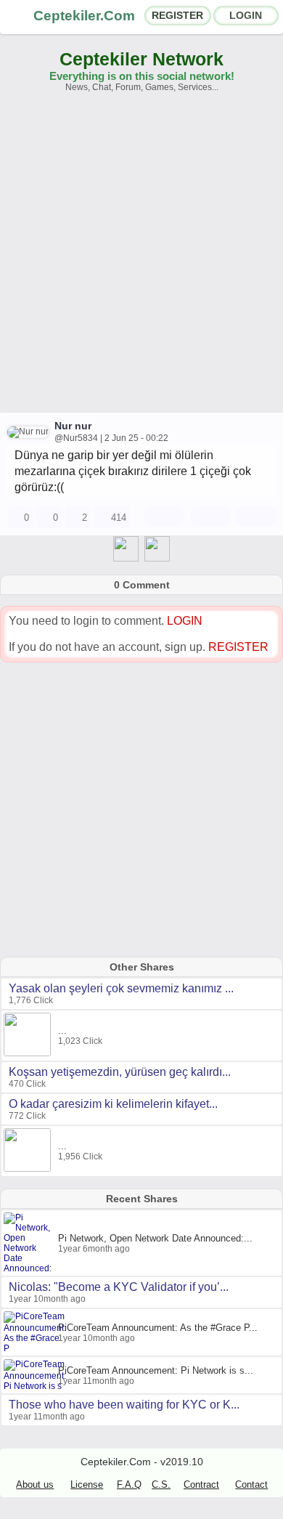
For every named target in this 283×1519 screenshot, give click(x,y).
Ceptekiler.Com (84, 15)
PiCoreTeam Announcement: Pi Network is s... (155, 1370)
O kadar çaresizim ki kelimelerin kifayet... (113, 1104)
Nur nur (72, 426)
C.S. (161, 1484)
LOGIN (245, 15)
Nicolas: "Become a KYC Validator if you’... (119, 1287)
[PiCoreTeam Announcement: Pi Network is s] (37, 1386)
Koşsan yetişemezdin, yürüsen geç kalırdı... (120, 1072)
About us (35, 1484)
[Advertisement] (141, 259)
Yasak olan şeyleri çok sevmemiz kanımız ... (121, 988)
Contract (201, 1484)
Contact (251, 1484)
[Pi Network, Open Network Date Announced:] (31, 1268)
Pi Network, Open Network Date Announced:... (155, 1238)
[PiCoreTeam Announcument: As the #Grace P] (37, 1348)
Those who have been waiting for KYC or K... (124, 1404)
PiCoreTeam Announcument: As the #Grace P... (158, 1327)
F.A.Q (129, 1484)
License (86, 1484)
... (62, 1030)
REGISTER (177, 15)
